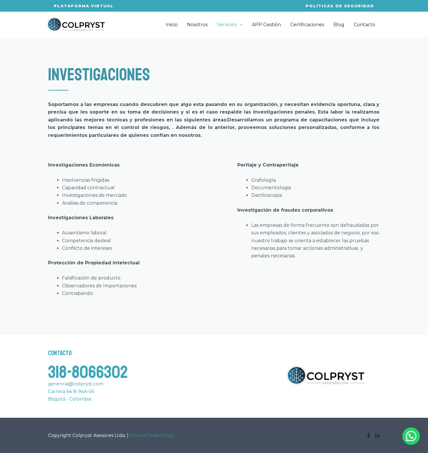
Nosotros (197, 24)
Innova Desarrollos (151, 435)
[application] (240, 25)
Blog (338, 24)
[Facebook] (368, 435)
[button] (411, 436)
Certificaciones (307, 24)
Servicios (227, 24)
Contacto (364, 24)
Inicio (172, 24)
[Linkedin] (377, 435)
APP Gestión (266, 24)
